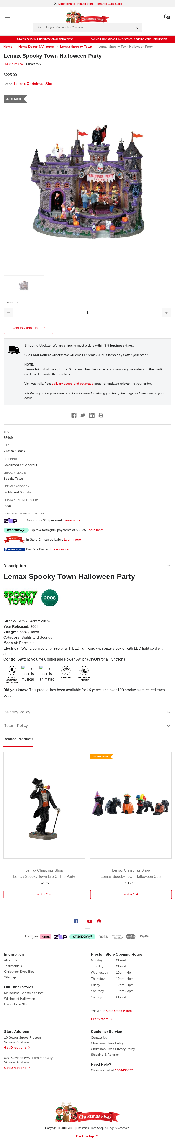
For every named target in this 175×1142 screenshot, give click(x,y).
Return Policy (15, 725)
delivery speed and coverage (72, 383)
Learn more (72, 520)
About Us (10, 960)
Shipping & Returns (105, 1054)
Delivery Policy (16, 712)
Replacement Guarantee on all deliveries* (46, 39)
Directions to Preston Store (76, 3)
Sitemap (10, 977)
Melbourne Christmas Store (24, 993)
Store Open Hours (119, 1010)
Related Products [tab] (18, 739)
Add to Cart (44, 894)
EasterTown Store (17, 1004)
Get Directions (15, 1047)
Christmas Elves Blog (19, 971)
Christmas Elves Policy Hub (110, 1043)
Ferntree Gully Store (109, 3)
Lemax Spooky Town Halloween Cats (131, 876)
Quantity (11, 302)
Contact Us (99, 1037)
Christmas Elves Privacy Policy (113, 1049)
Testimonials (13, 966)
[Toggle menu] (7, 16)
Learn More (100, 1019)
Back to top (85, 1136)
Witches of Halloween (19, 998)
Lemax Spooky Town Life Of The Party (44, 876)
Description (14, 566)
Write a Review (14, 64)
